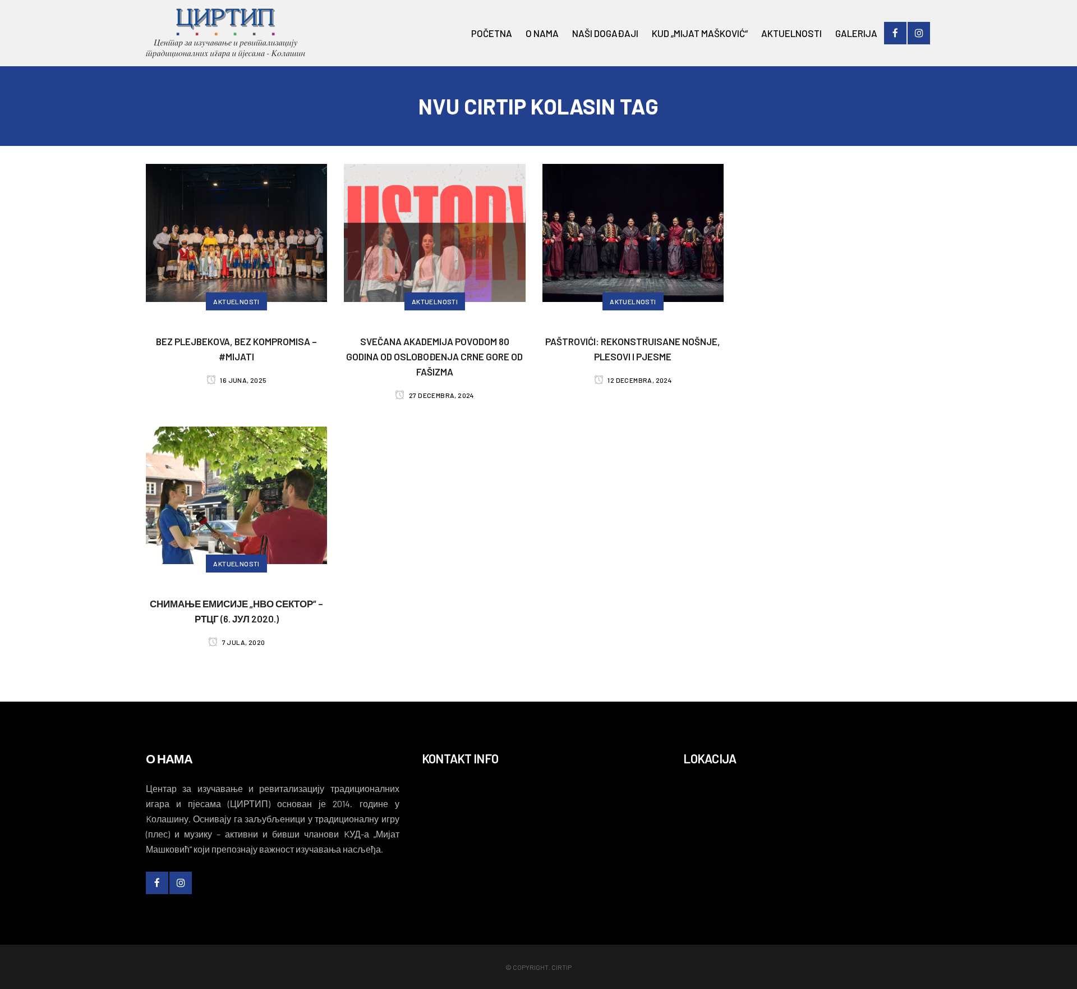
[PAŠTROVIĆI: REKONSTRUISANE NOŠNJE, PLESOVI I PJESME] (633, 231)
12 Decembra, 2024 (639, 380)
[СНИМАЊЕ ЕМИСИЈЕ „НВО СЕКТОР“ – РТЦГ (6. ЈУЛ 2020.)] (236, 494)
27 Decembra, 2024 (441, 395)
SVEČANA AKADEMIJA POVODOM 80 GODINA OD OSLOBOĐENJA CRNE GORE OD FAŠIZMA (434, 356)
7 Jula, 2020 (242, 642)
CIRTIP (561, 967)
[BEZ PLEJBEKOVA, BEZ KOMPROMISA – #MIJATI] (236, 231)
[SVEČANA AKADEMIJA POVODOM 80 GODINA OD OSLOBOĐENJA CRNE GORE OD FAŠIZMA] (434, 231)
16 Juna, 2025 (243, 380)
